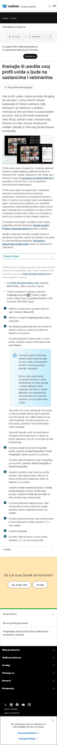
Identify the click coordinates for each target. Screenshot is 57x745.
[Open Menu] (54, 6)
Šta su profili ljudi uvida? (15, 623)
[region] (28, 730)
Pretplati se (30, 56)
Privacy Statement (27, 733)
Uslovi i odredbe (11, 709)
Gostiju (7, 549)
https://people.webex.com (36, 274)
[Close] (52, 720)
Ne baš (40, 584)
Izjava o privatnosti (11, 713)
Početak (5, 18)
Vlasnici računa (11, 256)
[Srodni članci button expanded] (52, 614)
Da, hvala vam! (19, 584)
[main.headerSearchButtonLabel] (49, 5)
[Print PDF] (21, 56)
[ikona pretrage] (49, 6)
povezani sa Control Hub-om (37, 178)
